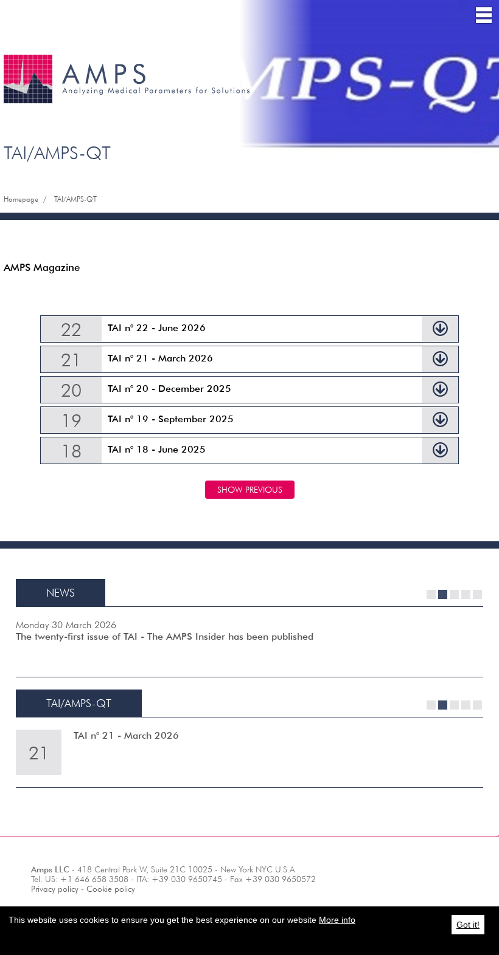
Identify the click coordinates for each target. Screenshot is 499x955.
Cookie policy (110, 889)
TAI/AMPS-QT (75, 199)
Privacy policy (55, 889)
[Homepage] (127, 59)
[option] (249, 642)
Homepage (21, 199)
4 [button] (466, 594)
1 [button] (431, 594)
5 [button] (477, 594)
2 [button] (443, 594)
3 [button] (454, 594)
